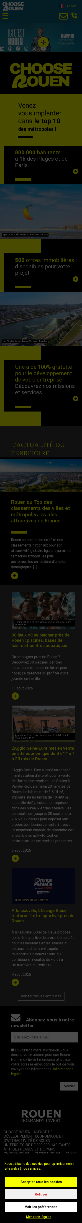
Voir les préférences (41, 1207)
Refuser (41, 1194)
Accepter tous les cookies (41, 1182)
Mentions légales (38, 1217)
